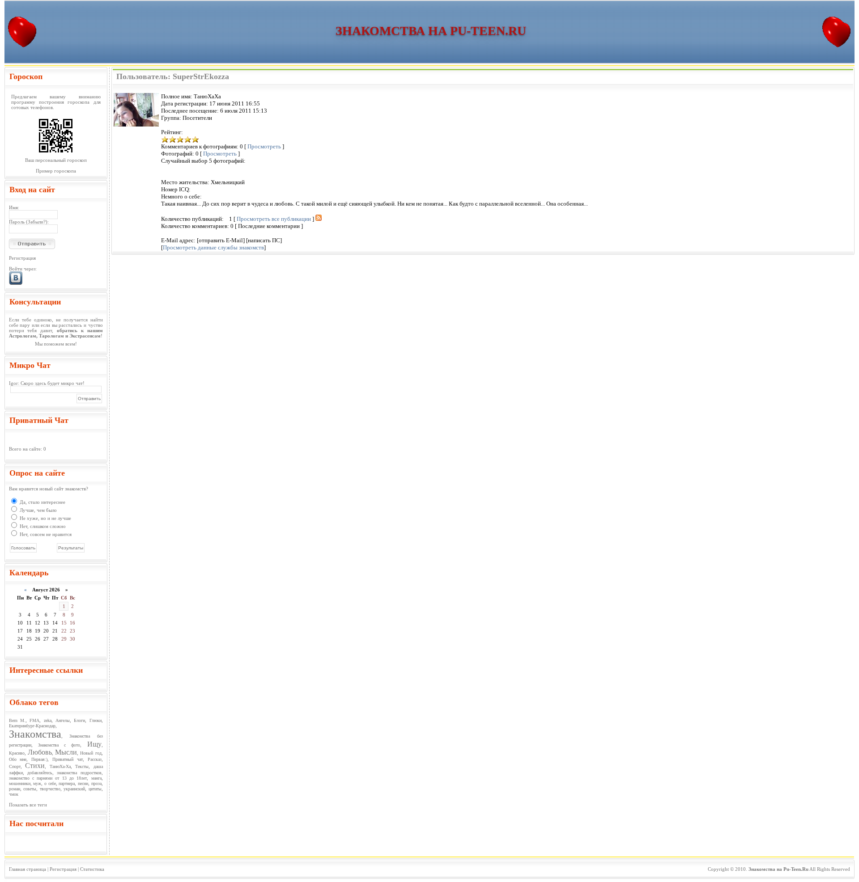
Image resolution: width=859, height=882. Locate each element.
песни (83, 783)
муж (37, 783)
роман (14, 788)
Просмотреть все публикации (274, 218)
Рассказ (95, 759)
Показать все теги (28, 804)
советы (29, 788)
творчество (50, 788)
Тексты (82, 766)
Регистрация (22, 258)
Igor (13, 383)
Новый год (90, 753)
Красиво (17, 753)
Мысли (66, 752)
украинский (74, 788)
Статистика (92, 869)
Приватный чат (67, 759)
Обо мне (18, 759)
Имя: (14, 207)
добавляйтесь (39, 772)
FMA (34, 720)
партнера (67, 783)
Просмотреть (264, 146)
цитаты (95, 788)
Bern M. (17, 720)
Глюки (95, 720)
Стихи (35, 765)
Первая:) (39, 759)
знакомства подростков (79, 772)
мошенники (19, 783)
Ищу (94, 744)
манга (96, 778)
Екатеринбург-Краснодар (32, 725)
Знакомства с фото (59, 745)
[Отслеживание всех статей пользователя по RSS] (318, 218)
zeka (47, 720)
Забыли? (37, 221)
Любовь (40, 752)
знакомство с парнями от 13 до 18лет (48, 778)
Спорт (15, 766)
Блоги (79, 720)
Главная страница (27, 869)
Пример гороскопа (56, 170)
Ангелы (62, 720)
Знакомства (35, 734)
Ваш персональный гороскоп (56, 160)
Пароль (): (29, 221)
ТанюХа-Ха (60, 766)
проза (96, 783)
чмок (13, 794)
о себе (50, 783)
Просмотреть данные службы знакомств (213, 247)
